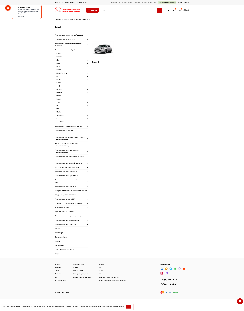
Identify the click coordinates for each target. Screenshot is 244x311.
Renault (59, 92)
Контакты (80, 2)
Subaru (58, 96)
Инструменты (60, 245)
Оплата (72, 2)
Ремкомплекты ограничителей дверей (69, 35)
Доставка (65, 2)
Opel (58, 86)
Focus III (61, 122)
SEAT (58, 109)
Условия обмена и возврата (82, 277)
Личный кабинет (78, 270)
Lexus (58, 63)
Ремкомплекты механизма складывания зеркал (69, 158)
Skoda (58, 112)
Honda (58, 54)
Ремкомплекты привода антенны (67, 176)
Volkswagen (60, 115)
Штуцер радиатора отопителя (65, 195)
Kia (57, 60)
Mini (57, 76)
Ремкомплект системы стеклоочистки (68, 126)
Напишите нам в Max (149, 2)
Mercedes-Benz (61, 73)
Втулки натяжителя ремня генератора (69, 203)
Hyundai (59, 57)
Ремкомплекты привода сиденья (66, 171)
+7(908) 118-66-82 (169, 284)
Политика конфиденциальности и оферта (112, 280)
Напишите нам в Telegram (131, 2)
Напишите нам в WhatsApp (168, 2)
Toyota (58, 102)
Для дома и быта (61, 237)
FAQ (100, 274)
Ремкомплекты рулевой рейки (75, 19)
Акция (57, 254)
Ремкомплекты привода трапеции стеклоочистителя (67, 151)
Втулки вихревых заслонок (64, 212)
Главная (58, 19)
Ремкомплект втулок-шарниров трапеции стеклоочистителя (70, 138)
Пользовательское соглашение (109, 277)
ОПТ (86, 2)
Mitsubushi (60, 79)
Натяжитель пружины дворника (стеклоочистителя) (66, 145)
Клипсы (57, 229)
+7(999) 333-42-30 (183, 2)
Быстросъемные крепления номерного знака (71, 191)
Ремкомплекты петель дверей (65, 39)
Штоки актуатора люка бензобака (67, 167)
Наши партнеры (78, 264)
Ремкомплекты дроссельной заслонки (68, 163)
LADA (58, 66)
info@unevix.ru (115, 2)
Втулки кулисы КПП (62, 207)
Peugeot (59, 89)
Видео (101, 270)
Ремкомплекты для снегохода (65, 224)
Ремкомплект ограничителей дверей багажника (68, 45)
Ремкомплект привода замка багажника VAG (69, 181)
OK (128, 307)
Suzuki (58, 99)
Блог (100, 267)
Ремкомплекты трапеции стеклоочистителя (64, 132)
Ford (57, 118)
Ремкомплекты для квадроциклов (67, 220)
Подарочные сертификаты (64, 249)
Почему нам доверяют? (80, 274)
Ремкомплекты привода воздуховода (68, 216)
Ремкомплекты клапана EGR (65, 199)
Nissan (58, 83)
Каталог (57, 2)
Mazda (58, 70)
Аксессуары (59, 233)
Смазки (57, 241)
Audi (58, 105)
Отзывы (101, 264)
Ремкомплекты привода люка (65, 186)
